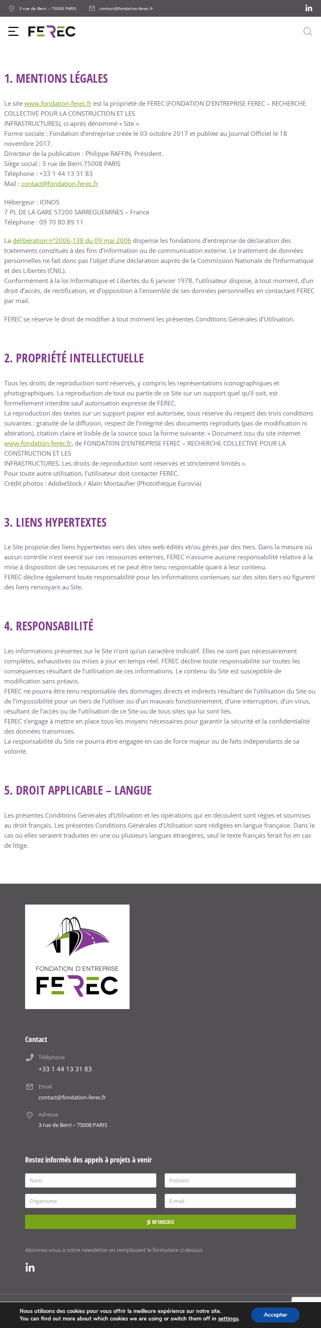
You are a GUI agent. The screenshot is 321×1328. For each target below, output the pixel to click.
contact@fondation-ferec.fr (59, 183)
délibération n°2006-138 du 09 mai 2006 (72, 240)
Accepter (275, 1315)
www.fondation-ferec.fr (58, 103)
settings (228, 1319)
